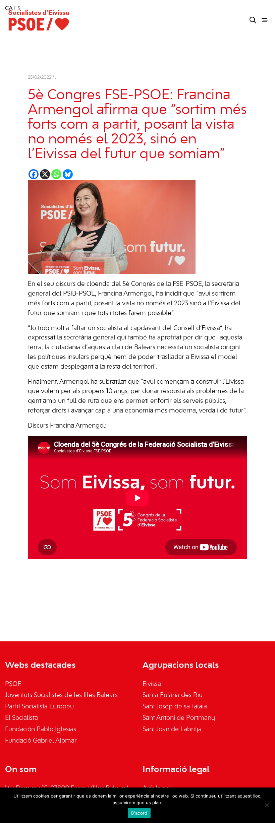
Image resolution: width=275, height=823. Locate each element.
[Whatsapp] (56, 174)
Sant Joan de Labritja (172, 729)
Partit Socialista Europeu (39, 707)
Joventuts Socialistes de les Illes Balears (61, 695)
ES (17, 8)
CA (9, 8)
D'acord (139, 813)
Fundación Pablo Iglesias (40, 729)
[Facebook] (34, 174)
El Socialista (21, 718)
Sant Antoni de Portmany (179, 718)
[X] (45, 174)
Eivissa (152, 684)
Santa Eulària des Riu (173, 695)
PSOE (13, 684)
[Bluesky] (68, 174)
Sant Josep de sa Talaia (175, 707)
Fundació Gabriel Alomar (41, 741)
